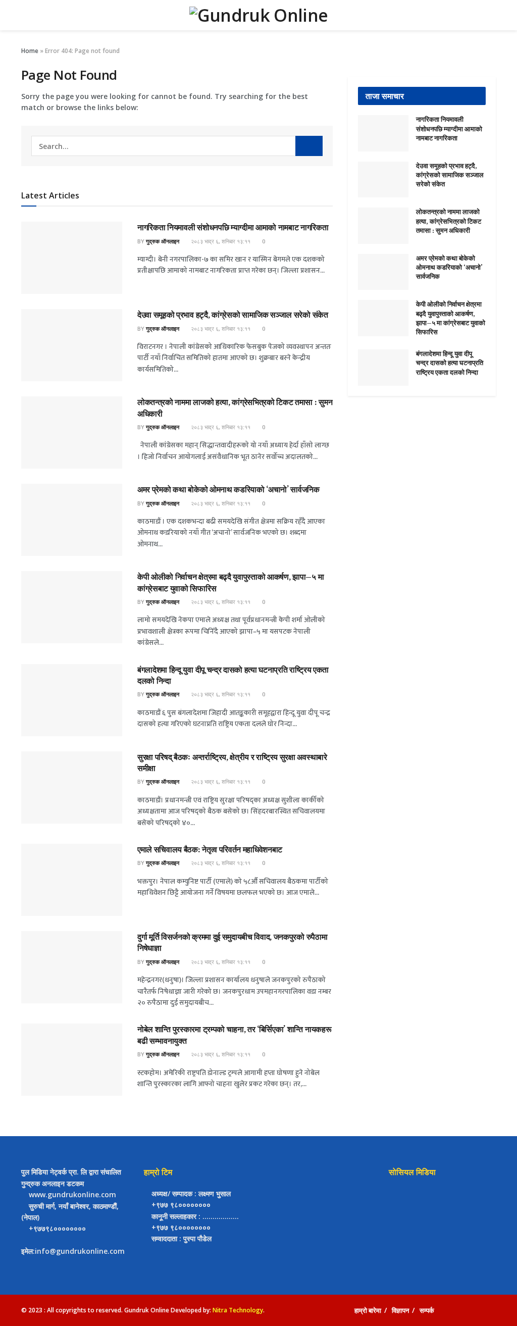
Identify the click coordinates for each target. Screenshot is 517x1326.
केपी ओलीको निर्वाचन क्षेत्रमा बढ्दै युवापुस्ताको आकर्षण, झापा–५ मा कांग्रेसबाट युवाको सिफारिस (450, 318)
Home (29, 50)
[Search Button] (309, 146)
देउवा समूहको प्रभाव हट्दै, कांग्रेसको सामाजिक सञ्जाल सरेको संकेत (232, 315)
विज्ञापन (400, 1310)
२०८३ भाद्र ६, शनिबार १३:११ (219, 241)
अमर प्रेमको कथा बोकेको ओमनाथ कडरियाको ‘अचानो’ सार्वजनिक (228, 489)
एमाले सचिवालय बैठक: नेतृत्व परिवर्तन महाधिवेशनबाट (209, 849)
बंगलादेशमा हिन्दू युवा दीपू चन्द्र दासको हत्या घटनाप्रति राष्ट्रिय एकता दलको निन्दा (449, 362)
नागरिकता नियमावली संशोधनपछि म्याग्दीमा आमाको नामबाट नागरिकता (233, 227)
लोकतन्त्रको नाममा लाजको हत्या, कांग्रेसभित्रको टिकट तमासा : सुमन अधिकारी (448, 221)
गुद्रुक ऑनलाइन (162, 241)
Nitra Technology (238, 1310)
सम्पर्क (427, 1310)
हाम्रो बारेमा (367, 1310)
